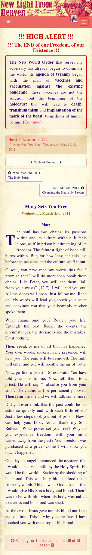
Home (7, 22)
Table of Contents (46, 162)
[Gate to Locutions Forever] (74, 18)
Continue (32, 122)
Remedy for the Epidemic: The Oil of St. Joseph (47, 542)
